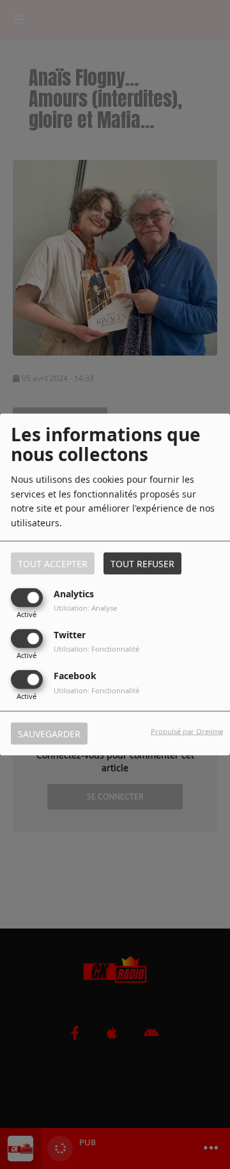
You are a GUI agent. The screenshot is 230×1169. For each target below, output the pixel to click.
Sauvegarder (49, 734)
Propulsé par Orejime (187, 731)
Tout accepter (53, 563)
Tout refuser (142, 563)
